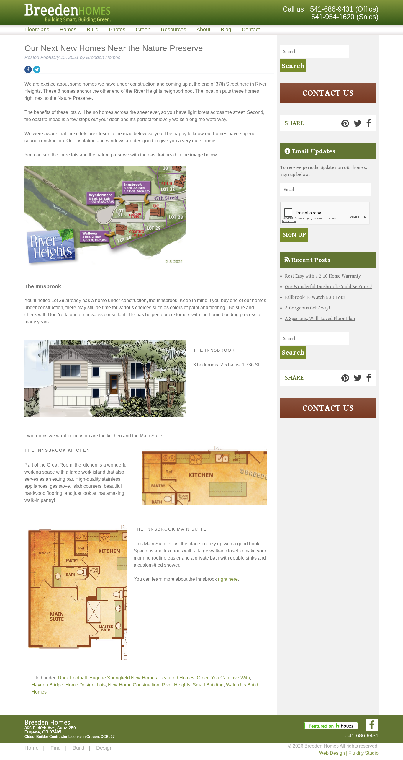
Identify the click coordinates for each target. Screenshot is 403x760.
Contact (251, 29)
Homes (68, 29)
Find (55, 748)
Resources (173, 29)
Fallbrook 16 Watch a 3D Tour (315, 297)
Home (31, 748)
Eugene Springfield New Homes (123, 677)
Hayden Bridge (47, 684)
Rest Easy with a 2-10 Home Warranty (323, 276)
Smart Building (208, 684)
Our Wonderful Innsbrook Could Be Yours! (328, 287)
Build (93, 29)
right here (228, 579)
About (203, 29)
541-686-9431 (331, 9)
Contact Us (328, 93)
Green (143, 29)
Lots (101, 684)
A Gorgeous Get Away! (307, 308)
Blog (226, 29)
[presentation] (325, 213)
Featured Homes (176, 677)
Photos (117, 29)
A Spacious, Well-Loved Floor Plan (320, 319)
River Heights (176, 684)
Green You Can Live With (223, 677)
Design (104, 748)
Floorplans (36, 29)
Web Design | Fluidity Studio (349, 753)
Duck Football (72, 677)
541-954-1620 (332, 17)
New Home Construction (133, 684)
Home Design (79, 684)
